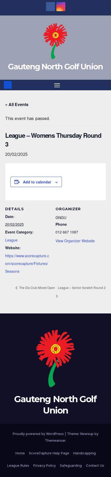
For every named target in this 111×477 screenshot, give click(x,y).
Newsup (86, 434)
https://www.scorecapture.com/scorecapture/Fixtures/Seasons (27, 263)
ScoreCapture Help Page (49, 453)
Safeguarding (71, 465)
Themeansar (55, 440)
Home (20, 453)
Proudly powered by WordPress (39, 434)
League (11, 239)
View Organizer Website (75, 240)
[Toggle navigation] (57, 85)
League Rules (18, 465)
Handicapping (84, 453)
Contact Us (95, 465)
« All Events (16, 104)
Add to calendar (37, 181)
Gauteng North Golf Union (55, 66)
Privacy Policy (44, 465)
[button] (104, 84)
